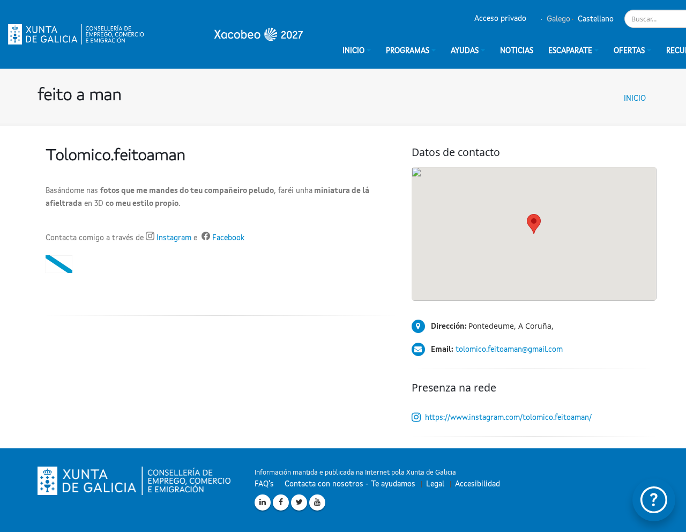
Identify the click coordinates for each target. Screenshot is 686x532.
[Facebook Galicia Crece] (281, 502)
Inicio (635, 98)
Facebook (228, 238)
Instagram (172, 238)
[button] (534, 224)
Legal (435, 484)
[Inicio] (155, 34)
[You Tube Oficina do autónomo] (317, 502)
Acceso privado (500, 19)
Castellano (595, 19)
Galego (557, 19)
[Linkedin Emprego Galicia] (263, 502)
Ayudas (465, 51)
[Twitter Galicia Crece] (299, 502)
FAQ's (264, 484)
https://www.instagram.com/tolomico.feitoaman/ (508, 418)
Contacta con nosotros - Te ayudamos (350, 484)
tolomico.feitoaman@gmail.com (509, 349)
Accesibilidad (477, 484)
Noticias (516, 51)
